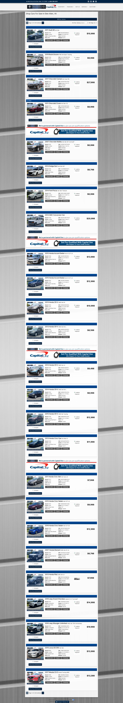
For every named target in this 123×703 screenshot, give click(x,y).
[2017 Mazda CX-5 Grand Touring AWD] (35, 678)
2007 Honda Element (57, 550)
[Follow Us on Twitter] (91, 1)
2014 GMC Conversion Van (55, 215)
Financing (65, 40)
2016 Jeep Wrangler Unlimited (63, 623)
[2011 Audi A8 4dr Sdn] (35, 35)
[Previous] (27, 23)
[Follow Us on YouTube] (93, 1)
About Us (58, 698)
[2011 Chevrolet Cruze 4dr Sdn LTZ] (35, 109)
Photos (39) (50, 40)
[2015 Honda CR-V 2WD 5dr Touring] (35, 419)
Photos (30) (50, 487)
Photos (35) (50, 176)
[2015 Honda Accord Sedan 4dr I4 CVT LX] (35, 259)
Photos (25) (50, 263)
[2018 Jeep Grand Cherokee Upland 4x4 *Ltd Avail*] (35, 604)
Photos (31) (49, 200)
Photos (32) (50, 288)
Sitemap (63, 699)
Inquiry (58, 40)
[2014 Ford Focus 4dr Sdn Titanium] (35, 196)
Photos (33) (50, 633)
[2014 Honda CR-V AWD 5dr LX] (35, 370)
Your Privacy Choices (68, 699)
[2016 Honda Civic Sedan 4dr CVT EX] (35, 531)
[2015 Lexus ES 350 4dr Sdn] (35, 653)
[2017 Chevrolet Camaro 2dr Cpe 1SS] (35, 84)
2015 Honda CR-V (56, 414)
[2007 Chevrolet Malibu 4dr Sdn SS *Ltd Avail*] (35, 147)
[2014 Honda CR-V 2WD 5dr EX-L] (35, 395)
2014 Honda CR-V (55, 365)
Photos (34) (50, 448)
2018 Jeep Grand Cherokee (61, 599)
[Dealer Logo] (41, 7)
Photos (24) (50, 64)
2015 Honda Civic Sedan (57, 501)
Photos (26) (50, 682)
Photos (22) (50, 312)
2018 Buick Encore (58, 54)
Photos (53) (50, 560)
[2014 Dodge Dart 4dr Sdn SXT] (35, 171)
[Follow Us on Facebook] (88, 1)
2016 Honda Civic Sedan (57, 525)
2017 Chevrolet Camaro (57, 79)
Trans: (59, 36)
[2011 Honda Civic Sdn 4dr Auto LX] (35, 482)
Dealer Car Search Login (52, 699)
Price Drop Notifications (35, 46)
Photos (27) (50, 225)
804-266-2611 (54, 1)
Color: (46, 36)
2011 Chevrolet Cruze (56, 103)
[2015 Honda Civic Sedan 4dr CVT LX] (35, 506)
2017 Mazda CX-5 (57, 672)
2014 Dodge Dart (55, 166)
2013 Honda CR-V (55, 302)
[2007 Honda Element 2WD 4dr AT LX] (35, 555)
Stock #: (47, 32)
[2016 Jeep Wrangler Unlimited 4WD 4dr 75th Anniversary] (35, 629)
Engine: (60, 34)
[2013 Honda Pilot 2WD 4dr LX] (35, 580)
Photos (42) (50, 113)
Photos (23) (50, 152)
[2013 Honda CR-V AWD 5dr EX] (35, 308)
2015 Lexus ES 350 (54, 648)
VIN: (59, 32)
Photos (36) (50, 535)
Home (55, 698)
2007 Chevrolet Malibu (59, 142)
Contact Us (62, 698)
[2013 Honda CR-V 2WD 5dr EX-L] (35, 332)
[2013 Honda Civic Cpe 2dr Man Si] (35, 444)
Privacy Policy (66, 698)
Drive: (46, 37)
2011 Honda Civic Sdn (56, 477)
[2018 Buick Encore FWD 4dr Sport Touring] (35, 60)
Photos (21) (49, 89)
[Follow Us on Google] (96, 1)
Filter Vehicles (62, 19)
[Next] (43, 23)
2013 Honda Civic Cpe (56, 438)
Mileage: (60, 37)
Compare (36, 43)
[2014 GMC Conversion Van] (35, 220)
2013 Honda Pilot (54, 574)
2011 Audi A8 (52, 30)
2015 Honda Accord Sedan (59, 253)
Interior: (47, 34)
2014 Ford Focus (56, 191)
